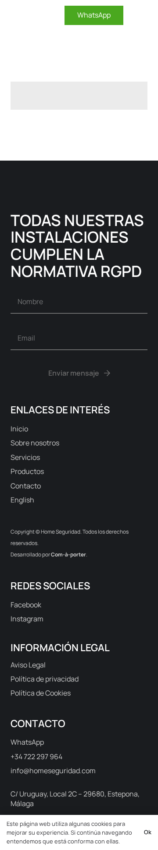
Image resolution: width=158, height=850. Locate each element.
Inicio (19, 429)
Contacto (26, 486)
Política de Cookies (41, 693)
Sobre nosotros (35, 443)
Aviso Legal (28, 665)
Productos (27, 471)
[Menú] (145, 15)
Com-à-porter (68, 554)
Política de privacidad (45, 679)
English (22, 500)
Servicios (25, 457)
